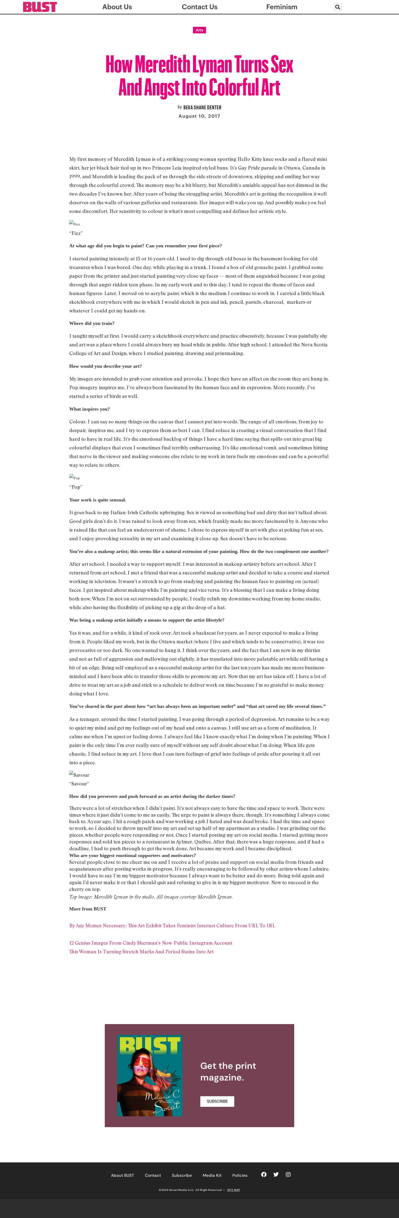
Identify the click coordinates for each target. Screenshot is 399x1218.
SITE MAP (233, 1189)
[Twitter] (276, 1174)
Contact (153, 1175)
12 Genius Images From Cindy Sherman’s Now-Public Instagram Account (150, 943)
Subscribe (182, 1175)
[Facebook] (263, 1174)
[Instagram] (288, 1174)
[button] (337, 6)
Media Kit (212, 1175)
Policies (240, 1175)
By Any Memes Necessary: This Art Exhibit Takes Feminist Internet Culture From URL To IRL (172, 925)
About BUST (122, 1175)
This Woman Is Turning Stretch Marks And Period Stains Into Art (141, 951)
